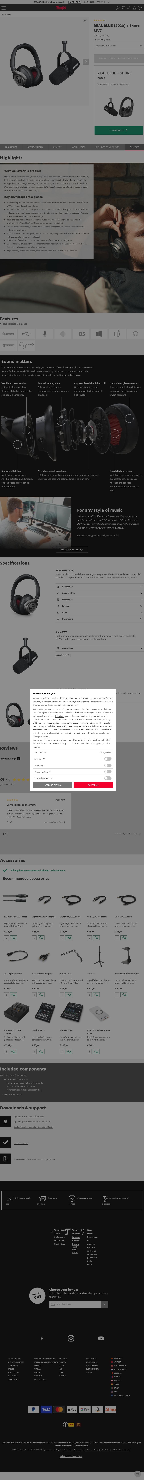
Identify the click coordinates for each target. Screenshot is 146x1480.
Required (38, 752)
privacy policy (97, 743)
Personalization (41, 771)
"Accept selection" (41, 736)
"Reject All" (59, 716)
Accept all (93, 785)
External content (42, 778)
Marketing (39, 765)
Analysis (38, 759)
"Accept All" (61, 726)
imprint (36, 746)
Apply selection (52, 785)
